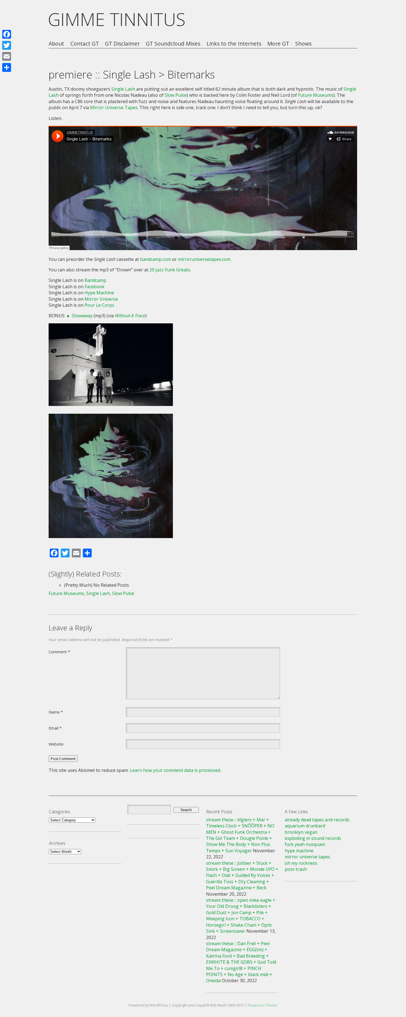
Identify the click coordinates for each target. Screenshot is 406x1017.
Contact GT (84, 43)
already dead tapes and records (317, 820)
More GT (278, 43)
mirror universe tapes (307, 857)
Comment (59, 651)
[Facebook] (6, 34)
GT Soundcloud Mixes (173, 43)
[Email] (6, 56)
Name (56, 711)
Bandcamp (95, 280)
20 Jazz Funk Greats (169, 270)
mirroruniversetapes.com (204, 259)
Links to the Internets (234, 43)
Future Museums (315, 95)
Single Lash (123, 89)
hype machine (299, 851)
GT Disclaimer (122, 43)
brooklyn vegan (301, 832)
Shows (303, 43)
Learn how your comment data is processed (175, 770)
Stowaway (82, 316)
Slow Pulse (176, 95)
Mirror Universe (101, 299)
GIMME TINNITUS (117, 19)
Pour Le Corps (99, 305)
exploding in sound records (313, 838)
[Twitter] (6, 45)
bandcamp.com (155, 259)
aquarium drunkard (305, 826)
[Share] (6, 67)
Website (56, 743)
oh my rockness (301, 863)
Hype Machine (99, 293)
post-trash (296, 869)
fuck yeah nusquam (305, 844)
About (56, 43)
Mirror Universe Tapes (114, 107)
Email (55, 727)
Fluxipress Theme (262, 1005)
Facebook (94, 287)
